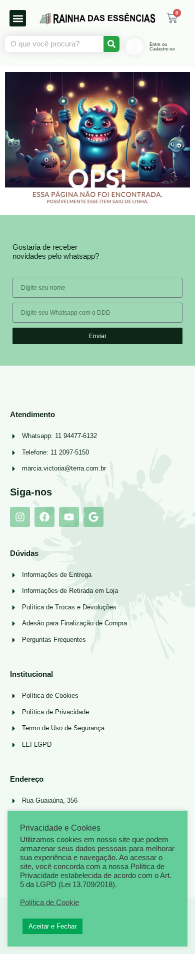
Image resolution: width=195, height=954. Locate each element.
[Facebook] (44, 517)
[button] (18, 18)
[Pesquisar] (112, 44)
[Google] (94, 517)
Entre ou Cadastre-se (162, 46)
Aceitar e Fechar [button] (52, 926)
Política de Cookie (49, 903)
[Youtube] (69, 517)
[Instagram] (20, 517)
